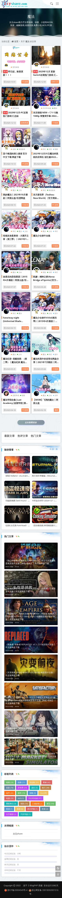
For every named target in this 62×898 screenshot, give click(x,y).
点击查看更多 (31, 422)
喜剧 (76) (9, 787)
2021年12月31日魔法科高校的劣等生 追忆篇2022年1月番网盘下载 (45, 155)
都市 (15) (21, 793)
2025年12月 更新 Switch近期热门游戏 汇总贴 (45, 73)
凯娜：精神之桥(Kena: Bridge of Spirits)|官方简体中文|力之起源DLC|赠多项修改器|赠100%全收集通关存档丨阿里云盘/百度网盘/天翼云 (46, 278)
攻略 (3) (32, 793)
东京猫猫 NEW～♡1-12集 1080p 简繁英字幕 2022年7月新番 (46, 114)
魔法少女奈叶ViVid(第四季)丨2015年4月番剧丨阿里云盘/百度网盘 (45, 319)
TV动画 (55, 123)
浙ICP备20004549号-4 (17, 890)
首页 (16, 41)
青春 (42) (46, 782)
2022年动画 (47, 108)
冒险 (44, 272)
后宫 (50, 149)
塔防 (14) (24, 803)
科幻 (44, 149)
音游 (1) (9, 809)
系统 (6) (20, 809)
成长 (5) (34, 787)
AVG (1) (21, 798)
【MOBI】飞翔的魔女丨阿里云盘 (45, 401)
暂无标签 (16, 67)
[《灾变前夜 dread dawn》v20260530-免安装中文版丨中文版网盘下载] (31, 668)
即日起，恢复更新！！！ (13, 73)
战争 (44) (9, 793)
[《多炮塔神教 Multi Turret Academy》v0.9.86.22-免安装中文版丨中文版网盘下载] (31, 584)
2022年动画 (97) (35, 798)
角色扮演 (22, 149)
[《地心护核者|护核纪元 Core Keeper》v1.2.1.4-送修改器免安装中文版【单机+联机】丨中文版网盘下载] (31, 556)
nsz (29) (43, 793)
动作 (50, 272)
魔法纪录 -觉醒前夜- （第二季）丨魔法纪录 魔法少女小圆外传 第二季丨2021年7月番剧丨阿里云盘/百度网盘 (16, 360)
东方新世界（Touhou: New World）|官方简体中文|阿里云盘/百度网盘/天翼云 (45, 196)
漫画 (56, 410)
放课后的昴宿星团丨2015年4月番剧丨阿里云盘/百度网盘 (16, 278)
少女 (20, 190)
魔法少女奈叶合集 (41, 235)
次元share (17, 833)
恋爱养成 (16, 395)
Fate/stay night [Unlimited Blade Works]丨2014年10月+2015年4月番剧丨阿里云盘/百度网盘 (15, 319)
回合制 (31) (34, 782)
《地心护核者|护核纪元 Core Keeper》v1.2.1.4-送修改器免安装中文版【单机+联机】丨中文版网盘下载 (30, 562)
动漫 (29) (9, 798)
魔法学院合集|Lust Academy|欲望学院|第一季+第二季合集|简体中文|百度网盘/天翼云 (15, 401)
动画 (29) (9, 782)
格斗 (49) (45, 787)
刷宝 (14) (50, 803)
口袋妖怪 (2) (37, 803)
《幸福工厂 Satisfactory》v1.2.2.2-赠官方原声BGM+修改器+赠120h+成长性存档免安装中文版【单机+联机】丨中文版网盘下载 (30, 700)
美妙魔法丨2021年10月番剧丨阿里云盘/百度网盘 (15, 196)
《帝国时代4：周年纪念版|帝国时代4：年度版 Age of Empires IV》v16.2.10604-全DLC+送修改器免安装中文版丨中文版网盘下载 (30, 616)
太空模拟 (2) (11, 814)
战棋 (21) (21, 782)
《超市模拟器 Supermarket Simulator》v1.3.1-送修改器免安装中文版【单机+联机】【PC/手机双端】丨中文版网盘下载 (30, 756)
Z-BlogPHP (33, 885)
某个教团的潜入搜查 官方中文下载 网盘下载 (15, 155)
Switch (54, 81)
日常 (56, 395)
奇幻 (44, 190)
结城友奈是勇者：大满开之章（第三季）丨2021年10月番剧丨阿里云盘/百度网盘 (16, 237)
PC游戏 (25, 81)
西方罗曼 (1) (32, 809)
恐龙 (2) (45, 809)
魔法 (27, 41)
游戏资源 (24, 123)
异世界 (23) (22, 787)
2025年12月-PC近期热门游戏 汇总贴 (15, 114)
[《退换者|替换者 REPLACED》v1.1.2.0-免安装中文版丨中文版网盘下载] (31, 640)
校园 (56, 149)
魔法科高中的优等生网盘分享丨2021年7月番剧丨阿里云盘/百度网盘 (46, 360)
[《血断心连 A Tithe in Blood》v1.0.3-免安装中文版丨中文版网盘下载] (31, 723)
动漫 (14, 149)
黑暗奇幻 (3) (11, 803)
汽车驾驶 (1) (25, 814)
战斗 (56, 313)
